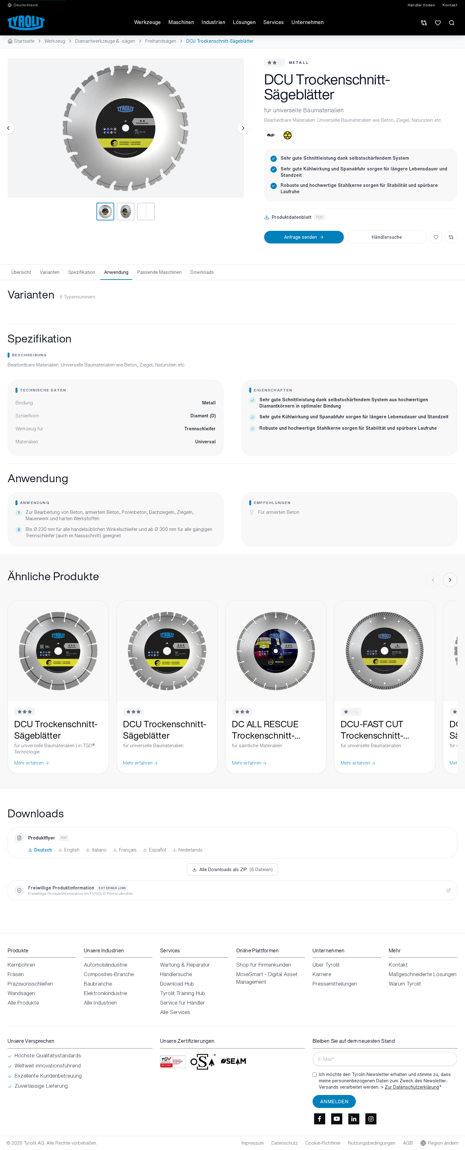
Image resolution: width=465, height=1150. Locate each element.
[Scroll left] (433, 580)
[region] (126, 128)
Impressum (252, 1143)
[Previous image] (8, 128)
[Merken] (436, 237)
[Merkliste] (437, 22)
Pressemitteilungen (335, 983)
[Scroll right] (450, 580)
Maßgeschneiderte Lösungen (422, 974)
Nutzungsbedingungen (371, 1143)
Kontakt (450, 5)
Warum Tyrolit (405, 983)
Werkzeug (55, 41)
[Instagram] (371, 1119)
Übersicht (21, 272)
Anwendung (116, 272)
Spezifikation (81, 272)
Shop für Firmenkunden (263, 965)
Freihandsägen (160, 41)
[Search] (451, 22)
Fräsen (16, 974)
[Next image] (243, 128)
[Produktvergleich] (424, 22)
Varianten (49, 272)
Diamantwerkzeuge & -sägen (105, 41)
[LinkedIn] (354, 1119)
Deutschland (26, 5)
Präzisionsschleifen (30, 983)
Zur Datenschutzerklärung (412, 1087)
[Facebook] (319, 1119)
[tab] (105, 211)
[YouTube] (337, 1119)
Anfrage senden (300, 237)
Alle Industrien (100, 1002)
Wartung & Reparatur (185, 965)
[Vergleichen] (451, 237)
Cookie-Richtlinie (322, 1143)
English (71, 850)
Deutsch (43, 850)
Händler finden (421, 5)
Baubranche (98, 983)
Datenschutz (284, 1143)
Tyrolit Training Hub (182, 993)
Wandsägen (21, 993)
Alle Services (175, 1012)
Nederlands (190, 850)
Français (128, 850)
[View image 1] (126, 128)
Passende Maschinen (159, 272)
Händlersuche (387, 237)
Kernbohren (21, 965)
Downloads (202, 272)
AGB (408, 1143)
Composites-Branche (109, 974)
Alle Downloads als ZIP (236, 869)
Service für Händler (182, 1002)
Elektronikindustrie (105, 993)
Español (157, 850)
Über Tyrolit (326, 965)
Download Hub (177, 983)
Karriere (322, 974)
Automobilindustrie (105, 965)
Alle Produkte (23, 1002)
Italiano (99, 850)
